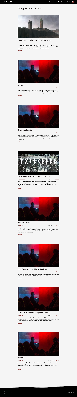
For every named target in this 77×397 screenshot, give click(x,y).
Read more (20, 50)
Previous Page (7, 384)
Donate (20, 85)
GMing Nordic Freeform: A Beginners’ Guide (33, 313)
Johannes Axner (22, 88)
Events (50, 43)
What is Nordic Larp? (25, 223)
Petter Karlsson (22, 43)
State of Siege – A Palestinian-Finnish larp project (34, 40)
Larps (53, 43)
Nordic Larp (7, 2)
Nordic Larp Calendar (25, 130)
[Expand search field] (73, 2)
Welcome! (21, 358)
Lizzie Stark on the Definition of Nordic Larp (33, 269)
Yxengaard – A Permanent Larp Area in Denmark (34, 176)
